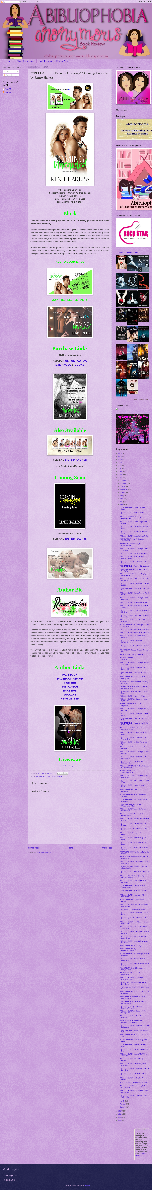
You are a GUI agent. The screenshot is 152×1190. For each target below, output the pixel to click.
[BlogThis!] (60, 773)
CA (79, 360)
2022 (120, 465)
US (67, 360)
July (121, 495)
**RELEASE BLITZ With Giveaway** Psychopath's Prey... (131, 978)
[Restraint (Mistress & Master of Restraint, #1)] (121, 269)
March (122, 1101)
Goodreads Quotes (143, 1159)
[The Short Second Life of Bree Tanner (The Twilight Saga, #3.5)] (132, 324)
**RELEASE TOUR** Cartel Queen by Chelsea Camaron (132, 876)
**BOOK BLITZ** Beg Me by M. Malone (132, 909)
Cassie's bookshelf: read (127, 252)
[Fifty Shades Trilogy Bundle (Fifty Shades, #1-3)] (143, 271)
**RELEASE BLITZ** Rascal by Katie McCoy (134, 536)
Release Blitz (47, 776)
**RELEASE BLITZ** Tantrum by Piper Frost (134, 602)
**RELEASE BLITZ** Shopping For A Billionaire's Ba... (131, 762)
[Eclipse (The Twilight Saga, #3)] (143, 288)
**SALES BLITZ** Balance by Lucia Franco (134, 1083)
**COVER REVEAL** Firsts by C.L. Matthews (134, 566)
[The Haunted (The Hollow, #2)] (143, 342)
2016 (120, 1114)
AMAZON (70, 694)
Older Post (107, 848)
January (123, 1107)
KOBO (67, 364)
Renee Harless (57, 776)
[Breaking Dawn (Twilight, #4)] (132, 306)
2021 (120, 468)
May (121, 502)
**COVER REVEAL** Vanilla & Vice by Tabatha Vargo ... (132, 886)
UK (73, 360)
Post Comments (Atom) (44, 852)
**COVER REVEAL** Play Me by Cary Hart (134, 946)
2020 (120, 471)
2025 (120, 456)
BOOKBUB (70, 690)
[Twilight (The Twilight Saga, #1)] (121, 307)
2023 (120, 462)
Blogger (87, 1185)
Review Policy (62, 61)
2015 (120, 1117)
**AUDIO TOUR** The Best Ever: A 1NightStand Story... (131, 771)
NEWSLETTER (70, 698)
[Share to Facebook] (64, 773)
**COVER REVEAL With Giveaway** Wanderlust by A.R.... (131, 805)
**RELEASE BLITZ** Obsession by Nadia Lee (134, 632)
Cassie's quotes (140, 1129)
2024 (120, 459)
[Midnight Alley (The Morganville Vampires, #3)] (121, 378)
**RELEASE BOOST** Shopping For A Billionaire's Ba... (132, 517)
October (123, 486)
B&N (58, 364)
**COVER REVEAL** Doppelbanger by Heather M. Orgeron (132, 949)
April (121, 505)
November (123, 483)
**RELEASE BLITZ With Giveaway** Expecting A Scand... (131, 1007)
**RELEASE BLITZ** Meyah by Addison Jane (134, 629)
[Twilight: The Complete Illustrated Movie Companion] (121, 322)
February (123, 1104)
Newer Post (33, 848)
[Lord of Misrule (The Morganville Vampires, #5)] (143, 378)
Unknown (8, 92)
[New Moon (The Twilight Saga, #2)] (143, 306)
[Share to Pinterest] (67, 773)
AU (85, 360)
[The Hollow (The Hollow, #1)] (132, 341)
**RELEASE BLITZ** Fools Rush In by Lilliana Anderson (132, 557)
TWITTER (70, 682)
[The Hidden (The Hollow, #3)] (121, 359)
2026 (120, 453)
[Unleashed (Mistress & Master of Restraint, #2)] (132, 393)
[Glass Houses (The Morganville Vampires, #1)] (132, 361)
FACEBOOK (69, 674)
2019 (120, 474)
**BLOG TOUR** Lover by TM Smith (131, 655)
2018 (120, 478)
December (123, 480)
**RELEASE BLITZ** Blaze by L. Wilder (132, 696)
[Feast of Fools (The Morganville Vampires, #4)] (143, 361)
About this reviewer (25, 61)
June (122, 498)
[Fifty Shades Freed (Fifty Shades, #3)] (132, 289)
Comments (9, 75)
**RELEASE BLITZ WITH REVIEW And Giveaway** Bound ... (132, 728)
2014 (120, 1120)
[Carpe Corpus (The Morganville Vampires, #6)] (132, 378)
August (122, 492)
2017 (120, 1111)
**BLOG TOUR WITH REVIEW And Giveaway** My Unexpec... (131, 1021)
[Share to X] (62, 773)
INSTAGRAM (70, 686)
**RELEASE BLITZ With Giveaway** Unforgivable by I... (131, 641)
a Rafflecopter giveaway (69, 766)
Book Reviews (45, 61)
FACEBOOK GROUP (70, 678)
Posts (7, 71)
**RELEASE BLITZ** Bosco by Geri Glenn (133, 553)
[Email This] (58, 773)
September (124, 489)
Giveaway (39, 776)
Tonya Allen (8, 89)
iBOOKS (79, 364)
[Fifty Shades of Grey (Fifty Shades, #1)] (132, 271)
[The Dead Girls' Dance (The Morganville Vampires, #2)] (121, 396)
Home (9, 61)
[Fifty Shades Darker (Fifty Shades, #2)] (121, 288)
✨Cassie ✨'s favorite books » (140, 399)
